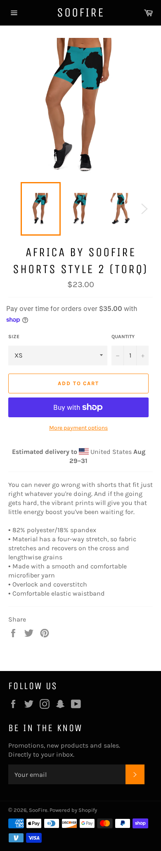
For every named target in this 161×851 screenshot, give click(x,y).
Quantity (123, 336)
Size (13, 336)
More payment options (78, 427)
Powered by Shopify (73, 810)
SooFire (80, 12)
